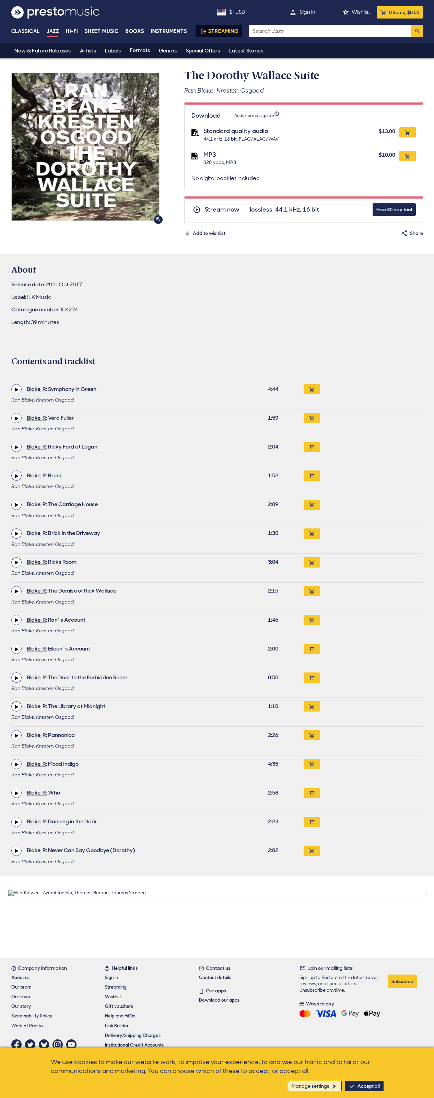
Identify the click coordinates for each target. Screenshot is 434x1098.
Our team (21, 987)
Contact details (215, 977)
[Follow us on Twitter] (32, 1044)
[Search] (417, 31)
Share (416, 233)
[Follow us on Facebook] (18, 1044)
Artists (88, 50)
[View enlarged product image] (85, 147)
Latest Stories (246, 50)
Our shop (20, 997)
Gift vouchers (119, 1006)
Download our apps (219, 1000)
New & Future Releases (42, 50)
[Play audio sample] (16, 389)
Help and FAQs (120, 1016)
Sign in (307, 12)
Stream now (222, 210)
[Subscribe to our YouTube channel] (73, 1044)
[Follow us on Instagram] (59, 1044)
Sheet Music (102, 31)
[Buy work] (312, 389)
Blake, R (36, 389)
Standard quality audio (235, 131)
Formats (140, 50)
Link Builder (117, 1026)
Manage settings (310, 1086)
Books (135, 31)
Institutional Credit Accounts (134, 1045)
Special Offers (203, 50)
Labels (113, 50)
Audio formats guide (254, 115)
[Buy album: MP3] (407, 156)
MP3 (209, 155)
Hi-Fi (72, 31)
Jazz (53, 31)
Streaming (223, 31)
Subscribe (402, 981)
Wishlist (361, 12)
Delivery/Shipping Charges (133, 1035)
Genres (168, 50)
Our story (21, 1006)
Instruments (169, 31)
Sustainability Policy (31, 1016)
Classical (25, 31)
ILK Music (39, 297)
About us (20, 977)
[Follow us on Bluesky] (45, 1044)
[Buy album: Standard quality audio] (407, 132)
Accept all (368, 1086)
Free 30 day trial (394, 209)
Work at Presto (27, 1026)
